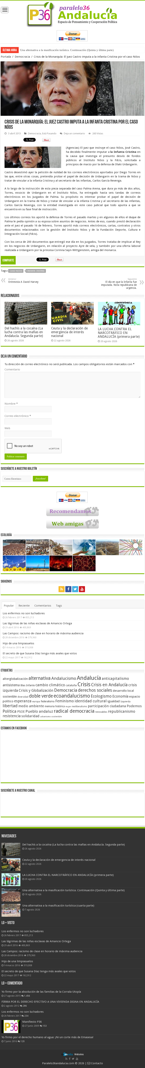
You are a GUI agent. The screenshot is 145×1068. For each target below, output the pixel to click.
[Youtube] (82, 589)
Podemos (134, 706)
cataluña (71, 685)
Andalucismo (63, 678)
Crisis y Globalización (36, 690)
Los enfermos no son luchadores (24, 613)
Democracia (22, 56)
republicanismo (121, 711)
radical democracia (74, 711)
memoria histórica (55, 706)
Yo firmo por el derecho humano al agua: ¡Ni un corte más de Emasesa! (47, 1037)
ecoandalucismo (72, 696)
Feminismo (64, 701)
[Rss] (62, 589)
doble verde (41, 696)
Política (9, 711)
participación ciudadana (107, 706)
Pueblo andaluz (39, 711)
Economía (120, 696)
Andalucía (89, 678)
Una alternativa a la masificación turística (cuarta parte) (58, 905)
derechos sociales (95, 690)
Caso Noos (16, 271)
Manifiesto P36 (32, 1021)
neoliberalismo (79, 706)
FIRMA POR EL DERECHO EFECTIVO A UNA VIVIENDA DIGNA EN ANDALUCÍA (50, 1001)
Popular (9, 605)
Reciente (24, 605)
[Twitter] (75, 589)
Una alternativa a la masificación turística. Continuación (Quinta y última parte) (67, 50)
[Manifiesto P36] (11, 1026)
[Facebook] (68, 589)
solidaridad (30, 716)
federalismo (48, 701)
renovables (101, 711)
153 (45, 1026)
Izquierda (125, 701)
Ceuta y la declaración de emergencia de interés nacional (69, 332)
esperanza (23, 701)
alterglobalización (15, 679)
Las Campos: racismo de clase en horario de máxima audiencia (43, 633)
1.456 (27, 996)
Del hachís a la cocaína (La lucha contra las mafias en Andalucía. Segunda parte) (24, 332)
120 (23, 1041)
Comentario (12, 369)
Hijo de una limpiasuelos (18, 643)
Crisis (83, 684)
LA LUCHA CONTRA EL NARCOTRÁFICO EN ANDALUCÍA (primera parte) (119, 332)
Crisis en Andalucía (109, 684)
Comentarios (42, 605)
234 (26, 1016)
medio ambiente (31, 706)
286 (25, 1006)
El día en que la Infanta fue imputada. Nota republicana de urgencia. (119, 283)
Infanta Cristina (36, 271)
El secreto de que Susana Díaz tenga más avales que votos (40, 653)
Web (7, 428)
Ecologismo (101, 696)
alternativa (40, 678)
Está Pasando (49, 133)
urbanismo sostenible (51, 716)
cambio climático (50, 685)
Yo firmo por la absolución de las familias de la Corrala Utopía (41, 991)
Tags (59, 605)
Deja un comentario (74, 133)
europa (36, 701)
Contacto (96, 1063)
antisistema (11, 685)
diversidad (23, 697)
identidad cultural (91, 701)
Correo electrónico (18, 416)
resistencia (12, 716)
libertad (10, 705)
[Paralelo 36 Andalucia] (72, 13)
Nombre (11, 403)
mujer (68, 706)
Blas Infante (27, 685)
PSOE (21, 711)
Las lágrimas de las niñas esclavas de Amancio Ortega (37, 623)
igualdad (113, 701)
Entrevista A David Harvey (23, 280)
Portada (6, 56)
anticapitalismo (115, 678)
